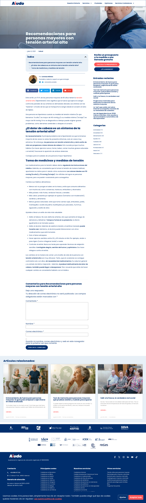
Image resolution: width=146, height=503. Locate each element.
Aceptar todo (136, 497)
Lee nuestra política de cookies (48, 499)
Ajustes (122, 497)
